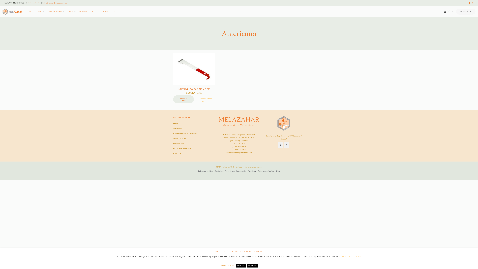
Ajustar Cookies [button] (227, 265)
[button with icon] (280, 145)
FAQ (278, 171)
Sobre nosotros (179, 138)
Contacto (177, 153)
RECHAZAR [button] (252, 266)
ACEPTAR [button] (240, 266)
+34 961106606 (240, 147)
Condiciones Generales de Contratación (230, 171)
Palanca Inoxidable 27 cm (194, 89)
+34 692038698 (240, 150)
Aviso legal (177, 128)
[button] (204, 100)
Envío (175, 123)
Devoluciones (178, 143)
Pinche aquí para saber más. (350, 256)
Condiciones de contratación (185, 133)
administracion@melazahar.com (55, 3)
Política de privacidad (182, 148)
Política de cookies (205, 171)
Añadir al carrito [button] (183, 99)
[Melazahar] (12, 11)
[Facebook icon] (469, 3)
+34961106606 (33, 3)
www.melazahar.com (254, 167)
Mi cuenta (464, 11)
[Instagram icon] (473, 3)
